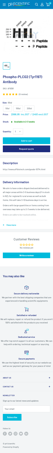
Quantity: (7, 131)
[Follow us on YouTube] (21, 434)
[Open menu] (4, 5)
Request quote (26, 148)
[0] (48, 4)
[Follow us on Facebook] (5, 434)
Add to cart (26, 140)
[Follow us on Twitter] (10, 434)
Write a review (26, 255)
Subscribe (12, 417)
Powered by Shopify (11, 447)
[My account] (42, 4)
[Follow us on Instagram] (16, 434)
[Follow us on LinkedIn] (26, 434)
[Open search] (36, 4)
